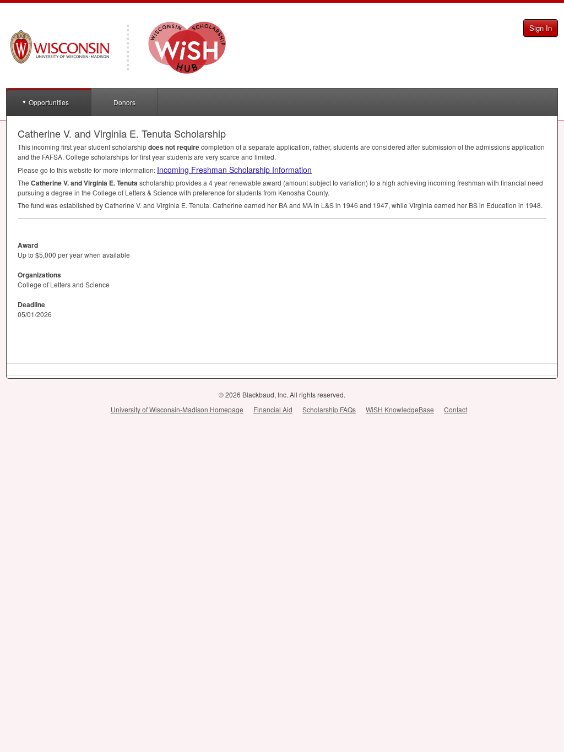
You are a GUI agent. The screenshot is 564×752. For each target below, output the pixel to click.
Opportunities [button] (49, 102)
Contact (455, 409)
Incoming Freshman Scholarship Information (234, 169)
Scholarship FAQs (329, 409)
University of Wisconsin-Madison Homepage (177, 409)
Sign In (540, 28)
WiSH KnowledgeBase (400, 409)
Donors (124, 102)
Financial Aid (272, 409)
